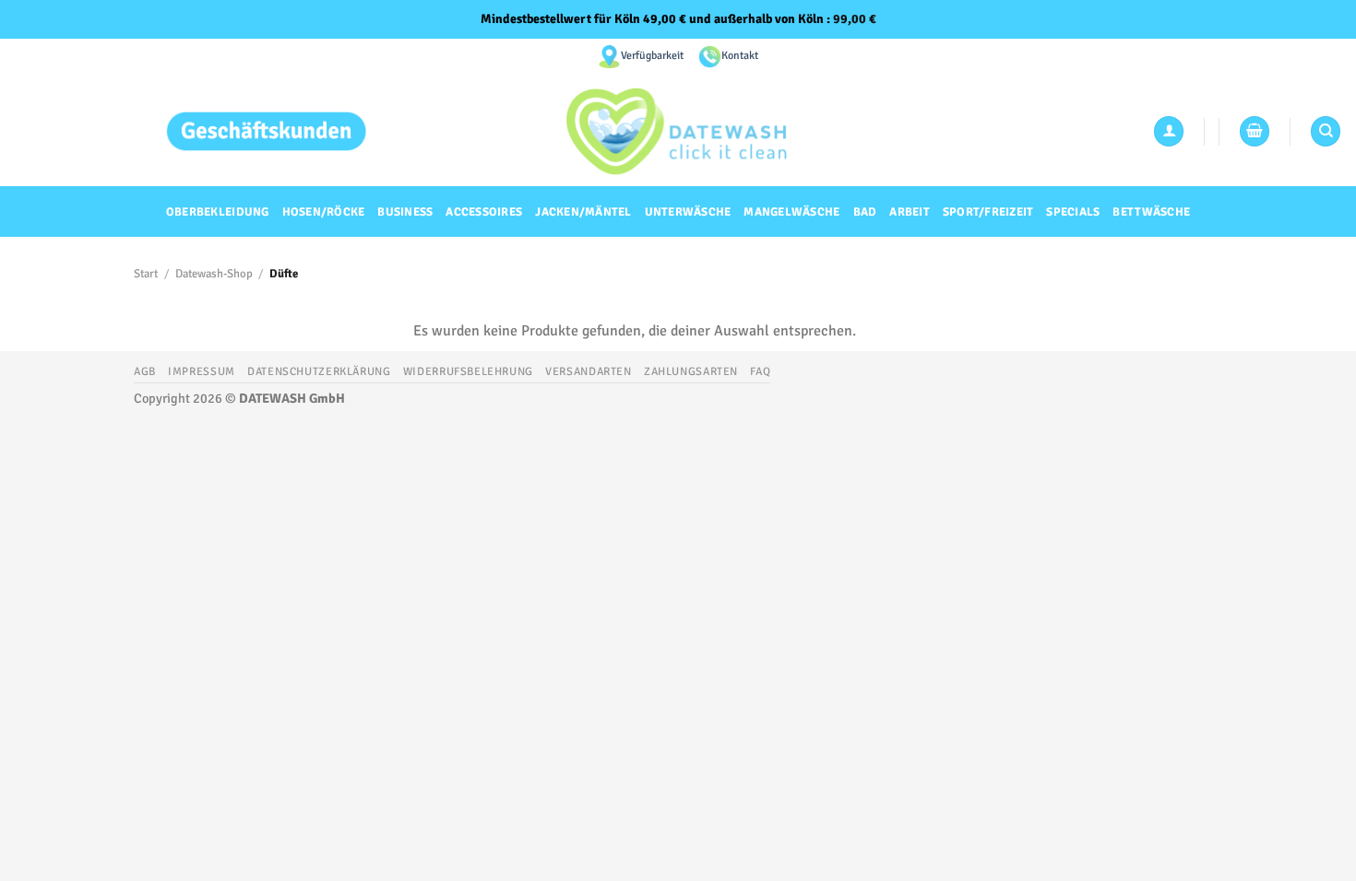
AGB (145, 371)
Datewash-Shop (214, 273)
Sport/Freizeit (988, 212)
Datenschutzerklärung (318, 371)
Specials (1073, 212)
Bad (865, 212)
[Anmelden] (1169, 131)
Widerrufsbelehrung (468, 371)
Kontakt (739, 56)
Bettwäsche (1151, 212)
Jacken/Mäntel (583, 212)
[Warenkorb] (1254, 131)
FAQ (760, 371)
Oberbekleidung (217, 212)
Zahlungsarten (691, 371)
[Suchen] (1325, 131)
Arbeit (909, 212)
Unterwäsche (688, 212)
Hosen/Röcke (323, 212)
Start (146, 273)
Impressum (201, 371)
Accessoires (484, 212)
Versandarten (588, 371)
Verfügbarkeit (652, 56)
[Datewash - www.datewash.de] (678, 131)
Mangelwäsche (791, 212)
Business (405, 212)
